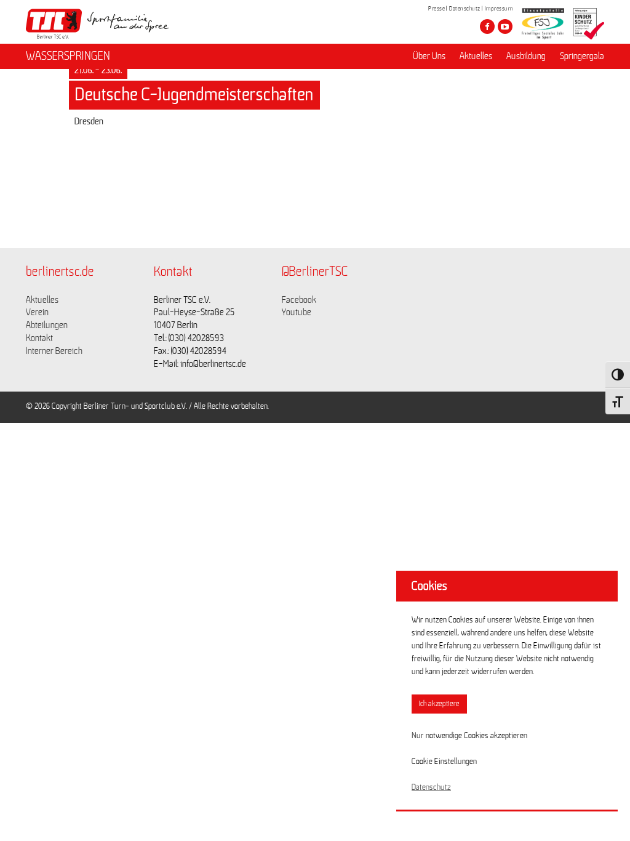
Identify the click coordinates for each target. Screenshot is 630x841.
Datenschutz (464, 9)
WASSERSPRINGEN (68, 56)
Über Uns (429, 56)
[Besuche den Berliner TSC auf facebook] (487, 26)
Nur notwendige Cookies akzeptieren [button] (469, 735)
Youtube (296, 312)
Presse (436, 9)
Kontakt (39, 338)
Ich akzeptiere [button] (439, 704)
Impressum (499, 9)
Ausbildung (526, 56)
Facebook (299, 300)
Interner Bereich (54, 351)
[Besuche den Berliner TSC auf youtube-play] (505, 26)
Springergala (582, 56)
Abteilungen (47, 325)
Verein (37, 312)
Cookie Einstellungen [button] (444, 761)
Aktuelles (476, 56)
